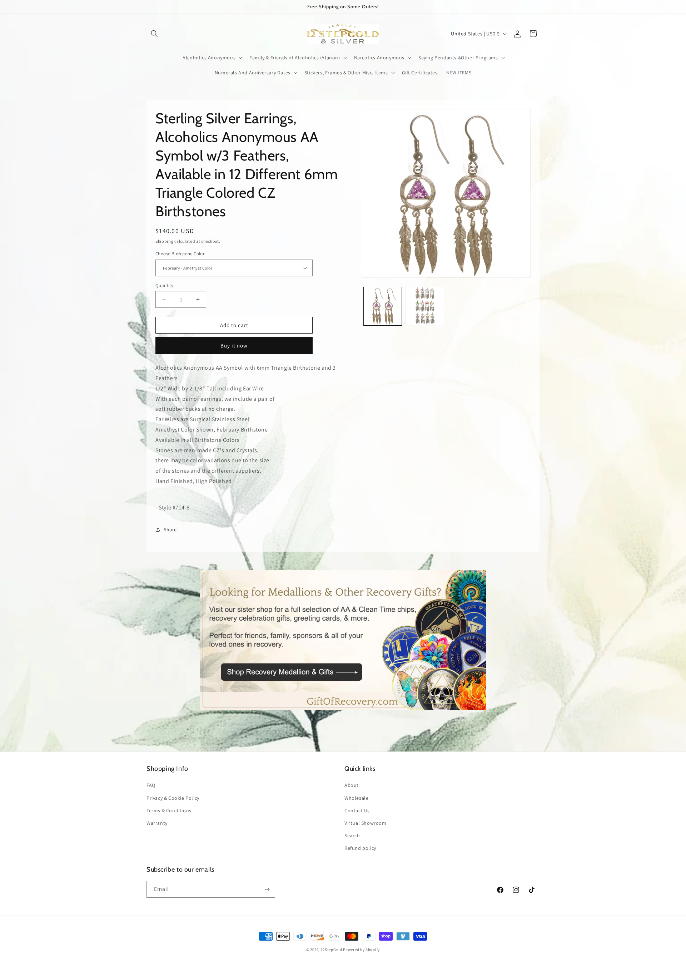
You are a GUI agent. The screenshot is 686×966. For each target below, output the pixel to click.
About (351, 785)
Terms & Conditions (169, 810)
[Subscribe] (267, 889)
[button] (154, 33)
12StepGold (331, 949)
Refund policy (360, 848)
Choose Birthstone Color (179, 254)
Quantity (164, 285)
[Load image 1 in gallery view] (383, 306)
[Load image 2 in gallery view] (425, 306)
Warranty (157, 823)
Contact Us (357, 810)
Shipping (164, 241)
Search (352, 835)
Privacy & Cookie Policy (172, 798)
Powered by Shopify (361, 949)
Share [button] (170, 529)
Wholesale (356, 798)
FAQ (150, 785)
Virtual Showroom (365, 823)
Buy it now (234, 345)
